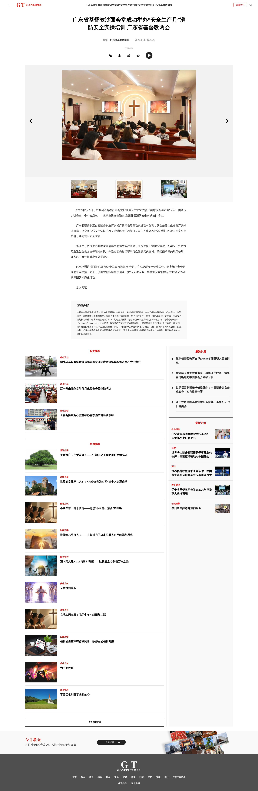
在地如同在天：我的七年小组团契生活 (83, 614)
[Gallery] (129, 121)
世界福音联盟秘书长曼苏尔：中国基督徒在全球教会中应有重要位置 (192, 473)
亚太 (174, 448)
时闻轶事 (64, 530)
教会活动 (64, 357)
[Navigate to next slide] (226, 120)
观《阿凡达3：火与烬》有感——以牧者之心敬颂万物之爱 (94, 561)
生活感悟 (64, 637)
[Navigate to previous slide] (31, 120)
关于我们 (122, 783)
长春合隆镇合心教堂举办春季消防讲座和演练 (87, 415)
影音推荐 (64, 557)
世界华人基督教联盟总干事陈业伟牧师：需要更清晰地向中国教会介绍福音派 (192, 455)
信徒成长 (64, 504)
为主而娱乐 (67, 667)
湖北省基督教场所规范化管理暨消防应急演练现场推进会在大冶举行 (100, 362)
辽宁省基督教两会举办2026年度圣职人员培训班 (192, 491)
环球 (174, 466)
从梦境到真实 (68, 588)
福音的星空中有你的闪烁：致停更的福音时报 (87, 641)
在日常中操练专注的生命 (186, 508)
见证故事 (64, 450)
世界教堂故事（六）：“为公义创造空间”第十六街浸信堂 (93, 481)
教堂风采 (64, 477)
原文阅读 (81, 287)
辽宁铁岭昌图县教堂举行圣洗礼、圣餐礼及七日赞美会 (192, 436)
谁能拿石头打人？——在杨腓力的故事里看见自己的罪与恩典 (96, 534)
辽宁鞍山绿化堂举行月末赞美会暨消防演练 (85, 388)
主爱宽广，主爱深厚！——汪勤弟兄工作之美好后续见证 (93, 455)
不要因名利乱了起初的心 (75, 694)
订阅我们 (240, 5)
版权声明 (135, 783)
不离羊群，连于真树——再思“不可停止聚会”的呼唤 (91, 508)
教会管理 (64, 690)
